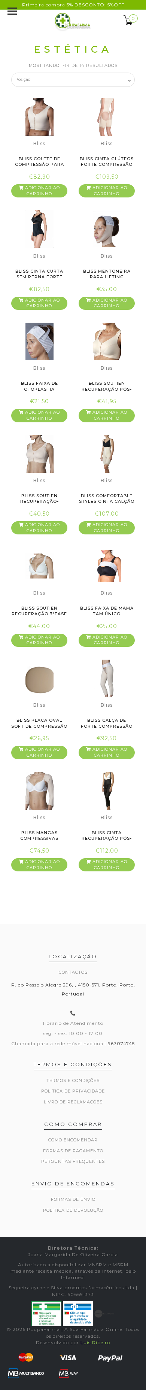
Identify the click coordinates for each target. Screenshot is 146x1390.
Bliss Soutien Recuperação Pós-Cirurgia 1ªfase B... (107, 389)
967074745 (121, 1043)
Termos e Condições (73, 1080)
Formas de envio (73, 1199)
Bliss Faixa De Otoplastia (39, 386)
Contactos (73, 972)
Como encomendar (73, 1140)
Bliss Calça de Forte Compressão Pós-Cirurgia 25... (107, 726)
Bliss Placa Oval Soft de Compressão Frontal (39, 726)
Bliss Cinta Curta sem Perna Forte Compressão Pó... (39, 277)
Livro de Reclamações (73, 1102)
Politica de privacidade (73, 1091)
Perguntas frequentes (73, 1161)
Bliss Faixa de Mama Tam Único (107, 610)
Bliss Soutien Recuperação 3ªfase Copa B (39, 613)
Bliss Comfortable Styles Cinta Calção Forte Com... (106, 501)
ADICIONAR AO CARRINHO (42, 190)
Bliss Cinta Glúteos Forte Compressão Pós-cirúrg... (107, 164)
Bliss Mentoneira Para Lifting (107, 274)
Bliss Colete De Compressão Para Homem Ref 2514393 (39, 164)
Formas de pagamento (73, 1150)
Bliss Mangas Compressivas (39, 835)
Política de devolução (73, 1210)
